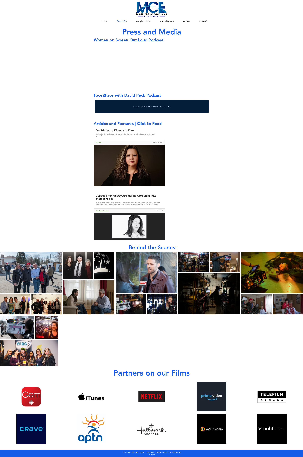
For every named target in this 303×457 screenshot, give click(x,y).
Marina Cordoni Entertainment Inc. (169, 452)
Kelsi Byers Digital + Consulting (142, 452)
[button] (183, 21)
